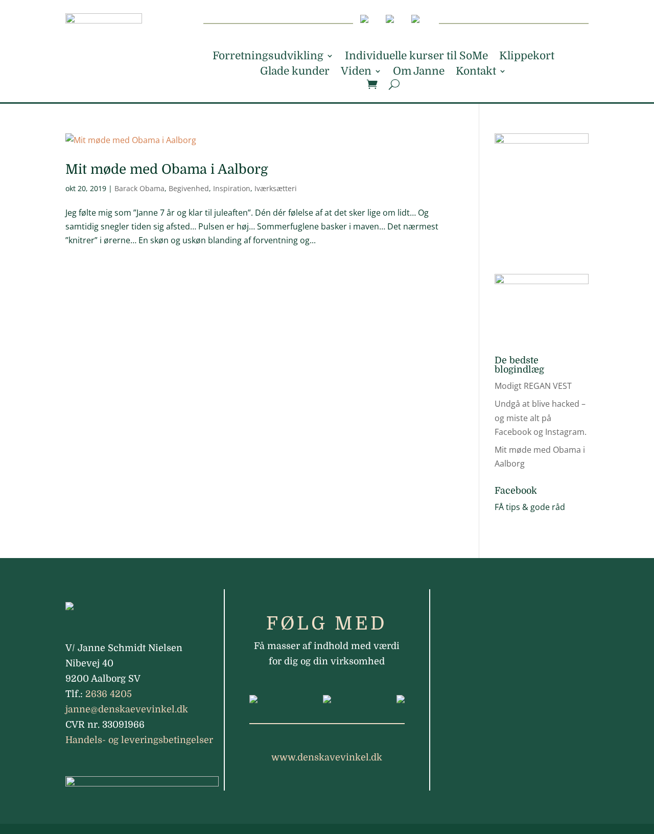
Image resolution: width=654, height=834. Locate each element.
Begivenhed (189, 188)
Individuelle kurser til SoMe (416, 57)
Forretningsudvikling (268, 57)
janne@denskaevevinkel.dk (126, 709)
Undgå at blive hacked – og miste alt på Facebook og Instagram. (541, 417)
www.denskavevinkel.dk (326, 757)
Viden (356, 72)
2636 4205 (108, 694)
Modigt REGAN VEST (533, 385)
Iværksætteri (275, 188)
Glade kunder (295, 72)
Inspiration (231, 188)
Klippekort (526, 57)
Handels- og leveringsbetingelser (139, 740)
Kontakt (476, 72)
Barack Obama (139, 188)
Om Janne (419, 72)
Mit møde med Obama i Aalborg (166, 169)
